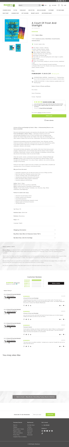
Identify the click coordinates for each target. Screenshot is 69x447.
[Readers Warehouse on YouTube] (47, 431)
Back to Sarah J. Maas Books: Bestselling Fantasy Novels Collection (35, 396)
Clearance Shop (15, 13)
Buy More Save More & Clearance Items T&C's (27, 234)
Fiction (15, 10)
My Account (30, 430)
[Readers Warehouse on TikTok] (42, 433)
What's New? (6, 13)
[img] (26, 296)
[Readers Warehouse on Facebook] (44, 431)
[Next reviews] (65, 105)
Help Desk (29, 432)
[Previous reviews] (33, 105)
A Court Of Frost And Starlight (14, 294)
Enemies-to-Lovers (40, 38)
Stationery (51, 10)
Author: (37, 35)
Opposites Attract (36, 40)
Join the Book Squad (47, 13)
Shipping (39, 112)
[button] (35, 31)
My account (29, 434)
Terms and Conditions (18, 432)
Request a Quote (35, 13)
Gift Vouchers (25, 13)
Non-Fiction (31, 10)
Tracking (29, 427)
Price (33, 71)
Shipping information (20, 230)
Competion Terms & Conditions (20, 436)
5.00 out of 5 (17, 282)
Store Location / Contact (18, 429)
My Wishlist (30, 429)
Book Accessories (41, 10)
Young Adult (23, 10)
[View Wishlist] (58, 5)
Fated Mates (48, 38)
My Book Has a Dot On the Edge (23, 237)
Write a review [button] (56, 283)
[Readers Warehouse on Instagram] (42, 431)
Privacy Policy (16, 434)
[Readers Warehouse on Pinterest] (52, 431)
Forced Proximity (56, 38)
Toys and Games (60, 10)
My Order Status (31, 425)
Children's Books (7, 10)
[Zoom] (15, 30)
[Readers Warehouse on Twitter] (49, 431)
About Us (15, 425)
